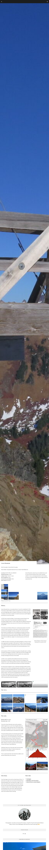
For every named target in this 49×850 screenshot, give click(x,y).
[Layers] (45, 723)
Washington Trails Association (32, 780)
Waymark (28, 747)
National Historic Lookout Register (33, 781)
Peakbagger (28, 778)
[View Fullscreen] (27, 727)
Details (44, 719)
